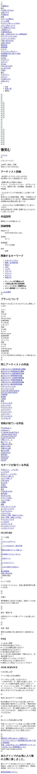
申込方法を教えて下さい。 (12, 645)
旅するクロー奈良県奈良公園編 (12, 371)
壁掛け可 (8, 277)
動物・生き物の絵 (11, 263)
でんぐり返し (6, 500)
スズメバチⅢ (6, 405)
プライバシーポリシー (9, 51)
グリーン (8, 273)
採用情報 (4, 47)
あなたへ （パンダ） (9, 474)
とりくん (4, 155)
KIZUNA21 (5, 457)
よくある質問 (6, 292)
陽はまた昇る (6, 446)
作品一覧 (8, 89)
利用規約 (4, 56)
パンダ (7, 269)
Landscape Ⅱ (5, 430)
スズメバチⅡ (6, 410)
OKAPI (3, 460)
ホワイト (8, 275)
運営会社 (4, 45)
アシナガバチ (6, 418)
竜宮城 (3, 397)
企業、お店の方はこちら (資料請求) (14, 745)
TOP (6, 87)
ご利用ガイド (23, 738)
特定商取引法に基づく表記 (11, 53)
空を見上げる (6, 496)
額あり (7, 265)
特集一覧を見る (6, 573)
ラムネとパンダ (6, 524)
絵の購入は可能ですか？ (12, 652)
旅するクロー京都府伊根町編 (11, 380)
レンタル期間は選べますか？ (13, 647)
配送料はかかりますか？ (12, 650)
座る (2, 489)
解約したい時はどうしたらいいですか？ (17, 663)
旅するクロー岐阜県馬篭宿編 (11, 384)
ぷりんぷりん (6, 513)
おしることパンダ (7, 509)
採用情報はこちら (19, 747)
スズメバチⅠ (6, 414)
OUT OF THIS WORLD (9, 392)
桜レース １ (6, 442)
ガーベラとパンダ (7, 388)
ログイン (14, 772)
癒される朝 (5, 450)
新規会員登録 (6, 772)
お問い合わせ (13, 738)
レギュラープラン (11, 260)
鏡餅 (2, 504)
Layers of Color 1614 (8, 438)
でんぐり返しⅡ (6, 478)
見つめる (4, 483)
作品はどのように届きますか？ (14, 660)
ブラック (8, 271)
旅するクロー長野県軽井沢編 (11, 375)
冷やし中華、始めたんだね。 (11, 517)
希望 (2, 401)
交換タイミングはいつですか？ (14, 658)
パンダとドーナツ (7, 528)
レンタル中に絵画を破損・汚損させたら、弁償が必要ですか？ (18, 655)
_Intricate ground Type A (9, 434)
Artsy (7, 267)
